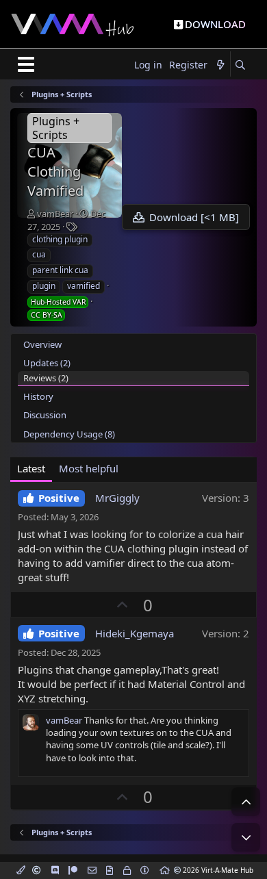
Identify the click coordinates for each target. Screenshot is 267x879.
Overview (42, 344)
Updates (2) (47, 363)
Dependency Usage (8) (69, 434)
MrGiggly (117, 498)
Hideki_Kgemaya (134, 633)
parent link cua (60, 270)
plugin (43, 286)
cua (39, 254)
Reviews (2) (45, 378)
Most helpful (88, 468)
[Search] (240, 65)
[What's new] (220, 65)
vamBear (55, 213)
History (38, 396)
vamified (83, 286)
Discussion (44, 415)
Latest (31, 468)
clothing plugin (60, 239)
